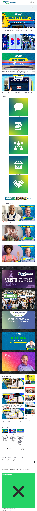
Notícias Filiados (18, 91)
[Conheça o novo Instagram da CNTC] (18, 361)
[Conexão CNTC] (18, 145)
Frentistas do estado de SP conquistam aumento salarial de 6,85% (29, 401)
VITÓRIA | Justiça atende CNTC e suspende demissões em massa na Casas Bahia (18, 51)
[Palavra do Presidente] (18, 106)
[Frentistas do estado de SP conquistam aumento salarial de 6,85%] (30, 397)
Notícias (19, 28)
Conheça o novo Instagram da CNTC (6, 371)
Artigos (18, 135)
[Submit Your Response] (10, 510)
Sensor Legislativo (18, 174)
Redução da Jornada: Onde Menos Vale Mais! (8, 222)
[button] (6, 6)
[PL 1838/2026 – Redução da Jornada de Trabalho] (30, 404)
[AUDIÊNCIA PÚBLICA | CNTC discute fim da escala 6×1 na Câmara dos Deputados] (18, 320)
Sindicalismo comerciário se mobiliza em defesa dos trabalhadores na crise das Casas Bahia (18, 92)
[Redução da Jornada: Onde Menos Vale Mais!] (18, 212)
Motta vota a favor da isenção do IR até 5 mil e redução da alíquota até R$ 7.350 (12, 350)
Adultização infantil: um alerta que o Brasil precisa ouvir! (10, 242)
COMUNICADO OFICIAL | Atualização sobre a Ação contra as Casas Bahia (18, 31)
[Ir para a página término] (23, 448)
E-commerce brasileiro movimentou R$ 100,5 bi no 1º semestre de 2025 (30, 415)
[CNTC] (9, 2)
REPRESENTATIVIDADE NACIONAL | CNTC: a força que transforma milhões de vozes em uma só (13, 309)
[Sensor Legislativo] (18, 164)
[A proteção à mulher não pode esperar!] (18, 253)
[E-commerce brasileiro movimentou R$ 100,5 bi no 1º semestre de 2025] (30, 411)
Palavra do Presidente (18, 116)
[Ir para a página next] (21, 448)
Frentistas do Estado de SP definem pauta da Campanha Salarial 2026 (30, 393)
